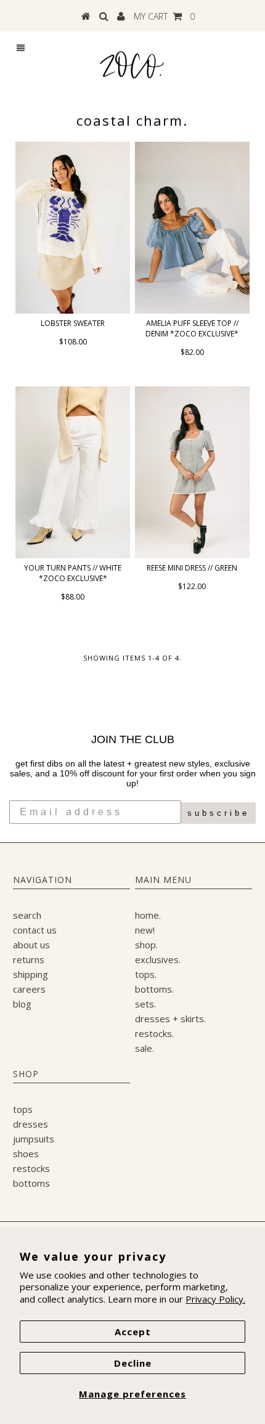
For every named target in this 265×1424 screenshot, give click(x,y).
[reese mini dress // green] (192, 472)
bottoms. (154, 989)
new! (145, 930)
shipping (30, 974)
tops (23, 1109)
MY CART (164, 16)
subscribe (218, 813)
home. (148, 915)
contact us (35, 930)
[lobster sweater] (72, 227)
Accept (133, 1331)
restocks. (154, 1033)
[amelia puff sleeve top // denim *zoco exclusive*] (192, 227)
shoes (26, 1153)
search (27, 915)
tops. (146, 974)
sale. (144, 1048)
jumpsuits (33, 1139)
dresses (30, 1124)
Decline (133, 1363)
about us (31, 944)
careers (29, 989)
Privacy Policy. (215, 1299)
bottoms (31, 1183)
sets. (145, 1004)
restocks (31, 1168)
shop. (146, 944)
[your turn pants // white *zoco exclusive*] (72, 472)
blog (22, 1004)
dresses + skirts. (170, 1018)
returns (28, 959)
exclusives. (158, 959)
